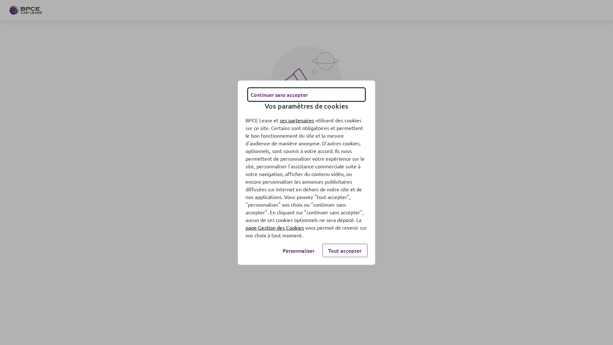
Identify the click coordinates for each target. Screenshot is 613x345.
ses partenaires (297, 120)
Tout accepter (344, 250)
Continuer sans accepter (279, 94)
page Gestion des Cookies (275, 227)
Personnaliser (298, 250)
